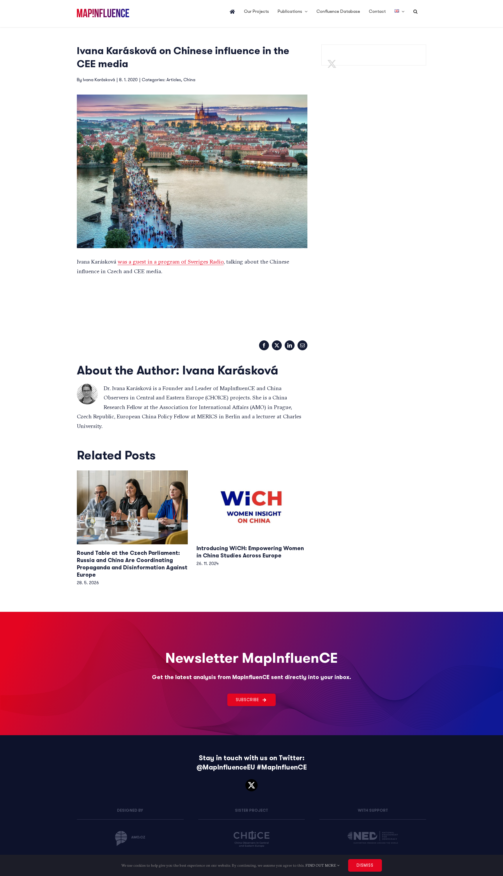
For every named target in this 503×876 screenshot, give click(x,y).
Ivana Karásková (99, 80)
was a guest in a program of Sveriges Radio (171, 261)
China (189, 80)
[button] (415, 11)
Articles (174, 80)
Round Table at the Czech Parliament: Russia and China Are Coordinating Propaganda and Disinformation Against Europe (132, 564)
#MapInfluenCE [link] (282, 767)
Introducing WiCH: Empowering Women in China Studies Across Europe (250, 551)
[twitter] (251, 785)
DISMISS (365, 865)
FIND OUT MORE (321, 865)
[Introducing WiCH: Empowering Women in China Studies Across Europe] (251, 505)
